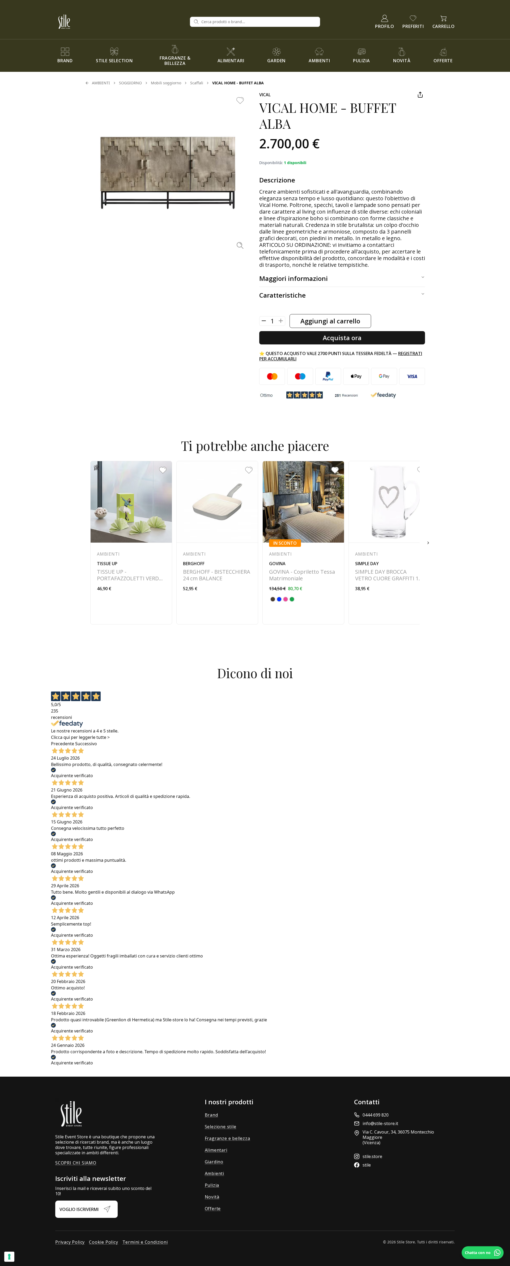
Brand (211, 1115)
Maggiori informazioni (293, 278)
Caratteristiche (282, 295)
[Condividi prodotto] (420, 94)
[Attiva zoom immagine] (240, 245)
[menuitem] (65, 55)
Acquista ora (342, 337)
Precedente (62, 744)
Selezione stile (220, 1126)
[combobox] (259, 22)
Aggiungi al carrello (330, 320)
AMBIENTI (101, 82)
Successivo (86, 744)
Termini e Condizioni (145, 1242)
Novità (212, 1197)
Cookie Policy (103, 1242)
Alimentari (216, 1150)
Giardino (214, 1161)
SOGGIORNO (130, 82)
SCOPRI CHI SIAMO (75, 1163)
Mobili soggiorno (166, 82)
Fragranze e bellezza (227, 1138)
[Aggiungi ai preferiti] (240, 100)
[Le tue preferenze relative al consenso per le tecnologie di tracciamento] (9, 1257)
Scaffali (196, 82)
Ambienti (214, 1173)
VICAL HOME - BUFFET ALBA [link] (238, 82)
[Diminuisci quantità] (264, 320)
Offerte (213, 1208)
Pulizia (212, 1185)
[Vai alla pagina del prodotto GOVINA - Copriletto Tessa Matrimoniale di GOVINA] (303, 542)
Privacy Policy (70, 1242)
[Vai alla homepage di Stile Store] (120, 22)
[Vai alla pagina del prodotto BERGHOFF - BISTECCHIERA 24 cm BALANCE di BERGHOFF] (217, 542)
